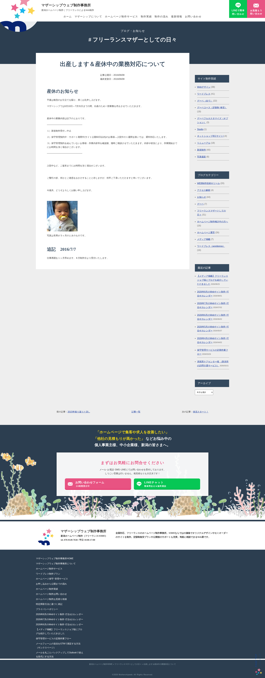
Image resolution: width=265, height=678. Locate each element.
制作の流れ (161, 16)
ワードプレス (203, 94)
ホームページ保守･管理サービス (52, 579)
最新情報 (176, 16)
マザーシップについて (88, 16)
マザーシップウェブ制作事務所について (56, 563)
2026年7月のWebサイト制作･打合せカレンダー (59, 619)
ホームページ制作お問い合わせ (51, 594)
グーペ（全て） (205, 101)
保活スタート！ (200, 412)
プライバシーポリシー (47, 609)
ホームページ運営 (206, 232)
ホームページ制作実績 (47, 589)
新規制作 (201, 150)
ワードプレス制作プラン (48, 574)
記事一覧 (136, 412)
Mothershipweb (125, 675)
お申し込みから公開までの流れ (51, 584)
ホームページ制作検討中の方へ (212, 221)
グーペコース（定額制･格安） (212, 107)
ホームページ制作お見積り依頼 (51, 599)
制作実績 (146, 16)
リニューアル (203, 143)
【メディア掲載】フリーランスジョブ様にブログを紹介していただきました (212, 280)
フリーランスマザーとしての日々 (128, 664)
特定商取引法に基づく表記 (49, 604)
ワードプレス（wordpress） (211, 246)
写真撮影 (201, 157)
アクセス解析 (203, 190)
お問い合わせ (193, 16)
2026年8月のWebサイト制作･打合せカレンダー (59, 614)
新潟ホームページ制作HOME (100, 664)
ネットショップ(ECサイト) (210, 136)
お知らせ (201, 197)
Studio (200, 129)
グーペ (200, 204)
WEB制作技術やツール (208, 183)
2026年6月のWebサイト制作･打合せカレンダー (59, 624)
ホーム (67, 16)
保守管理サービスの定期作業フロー (53, 638)
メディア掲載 (203, 239)
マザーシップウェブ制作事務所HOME (54, 558)
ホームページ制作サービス (121, 16)
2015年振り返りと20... (79, 412)
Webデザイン (203, 87)
